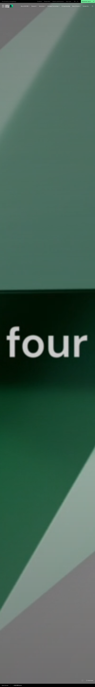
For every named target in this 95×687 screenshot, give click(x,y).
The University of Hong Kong (9, 1)
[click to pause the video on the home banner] (82, 680)
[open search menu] (92, 6)
